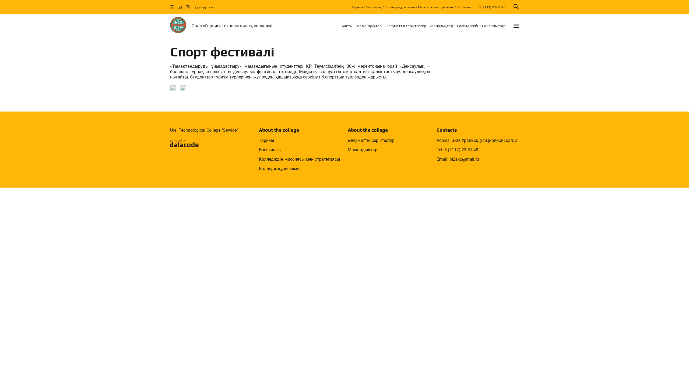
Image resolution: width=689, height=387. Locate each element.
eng (213, 7)
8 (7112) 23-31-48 (492, 7)
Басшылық (374, 7)
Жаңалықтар (441, 26)
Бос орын (464, 7)
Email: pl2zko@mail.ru (458, 159)
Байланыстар (493, 26)
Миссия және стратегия (436, 7)
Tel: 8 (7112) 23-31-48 (457, 149)
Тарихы (357, 7)
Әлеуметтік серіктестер (406, 26)
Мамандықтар (369, 26)
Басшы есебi (467, 26)
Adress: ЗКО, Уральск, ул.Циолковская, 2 (477, 140)
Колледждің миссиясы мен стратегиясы (299, 159)
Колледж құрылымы (400, 7)
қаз (197, 7)
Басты (347, 26)
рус (205, 7)
